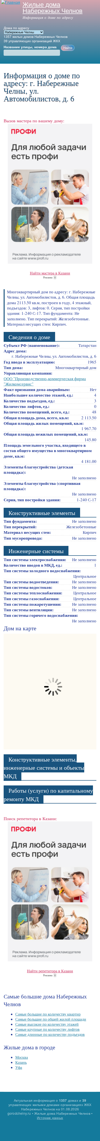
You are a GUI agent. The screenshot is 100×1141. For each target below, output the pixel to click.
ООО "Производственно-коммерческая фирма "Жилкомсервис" (45, 381)
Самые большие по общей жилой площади (50, 1019)
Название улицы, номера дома (30, 47)
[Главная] (10, 2)
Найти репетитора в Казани (50, 970)
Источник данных (50, 1117)
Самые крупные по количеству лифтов (47, 1029)
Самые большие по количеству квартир (48, 1014)
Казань (21, 1062)
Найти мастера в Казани (50, 272)
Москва (21, 1057)
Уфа (18, 1067)
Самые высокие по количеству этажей (47, 1024)
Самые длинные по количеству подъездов (50, 1034)
